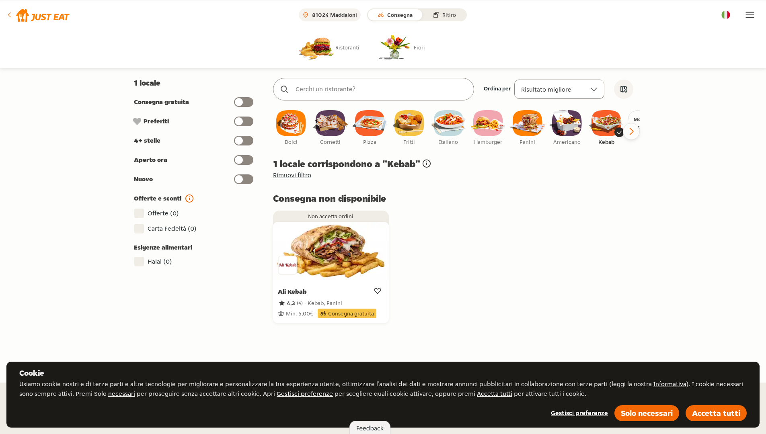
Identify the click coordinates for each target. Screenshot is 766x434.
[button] (38, 14)
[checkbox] (291, 128)
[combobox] (382, 89)
